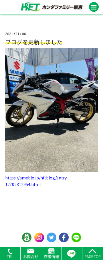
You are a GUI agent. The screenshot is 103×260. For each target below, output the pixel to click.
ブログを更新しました (33, 42)
